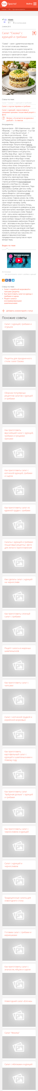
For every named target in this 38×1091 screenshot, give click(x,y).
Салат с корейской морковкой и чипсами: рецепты (17, 290)
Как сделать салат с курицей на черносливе (18, 581)
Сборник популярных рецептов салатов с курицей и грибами (19, 395)
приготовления (24, 182)
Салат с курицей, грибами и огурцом (18, 325)
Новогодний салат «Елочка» (18, 1001)
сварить (5, 149)
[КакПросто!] (8, 4)
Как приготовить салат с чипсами (17, 684)
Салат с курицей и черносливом (13, 865)
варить (29, 144)
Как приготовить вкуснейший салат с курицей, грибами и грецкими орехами (19, 434)
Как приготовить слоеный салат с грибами (17, 615)
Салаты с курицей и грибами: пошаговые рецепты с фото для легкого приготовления (19, 545)
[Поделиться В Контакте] (6, 280)
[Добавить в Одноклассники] (3, 280)
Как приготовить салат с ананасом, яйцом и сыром (18, 968)
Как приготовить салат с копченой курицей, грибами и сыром (18, 473)
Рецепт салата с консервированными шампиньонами (13, 300)
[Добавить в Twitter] (13, 280)
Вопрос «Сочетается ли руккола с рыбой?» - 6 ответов (20, 119)
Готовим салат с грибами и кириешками (18, 934)
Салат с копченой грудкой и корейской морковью (18, 718)
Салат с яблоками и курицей (18, 1064)
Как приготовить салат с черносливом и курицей (17, 830)
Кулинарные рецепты (19, 9)
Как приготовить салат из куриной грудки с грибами (17, 509)
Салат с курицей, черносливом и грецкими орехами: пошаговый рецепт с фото (19, 112)
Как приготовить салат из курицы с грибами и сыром (18, 295)
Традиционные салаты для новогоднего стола (18, 899)
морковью (6, 186)
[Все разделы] (35, 4)
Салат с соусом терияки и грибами (16, 106)
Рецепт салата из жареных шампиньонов (18, 649)
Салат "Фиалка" (12, 1032)
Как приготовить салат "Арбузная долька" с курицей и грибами (19, 794)
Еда (9, 9)
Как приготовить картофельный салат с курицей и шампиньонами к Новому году (18, 755)
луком (27, 193)
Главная (4, 9)
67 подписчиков (20, 23)
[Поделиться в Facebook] (10, 280)
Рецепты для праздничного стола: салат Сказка (18, 360)
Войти (29, 3)
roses (10, 19)
